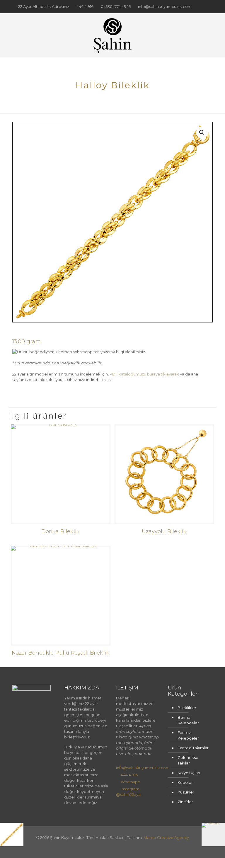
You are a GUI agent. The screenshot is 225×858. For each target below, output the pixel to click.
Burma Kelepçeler (188, 720)
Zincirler (185, 801)
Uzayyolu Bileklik (164, 531)
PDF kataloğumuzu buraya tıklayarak (144, 374)
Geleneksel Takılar (188, 760)
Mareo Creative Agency (166, 837)
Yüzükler (186, 792)
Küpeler (185, 782)
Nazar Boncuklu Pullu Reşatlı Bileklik (60, 653)
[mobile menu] (203, 35)
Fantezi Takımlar (193, 747)
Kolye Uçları (189, 772)
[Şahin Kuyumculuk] (112, 35)
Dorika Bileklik (60, 531)
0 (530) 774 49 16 (116, 6)
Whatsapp (130, 781)
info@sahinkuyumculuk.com (165, 6)
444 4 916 (84, 6)
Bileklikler (187, 707)
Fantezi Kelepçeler (188, 735)
